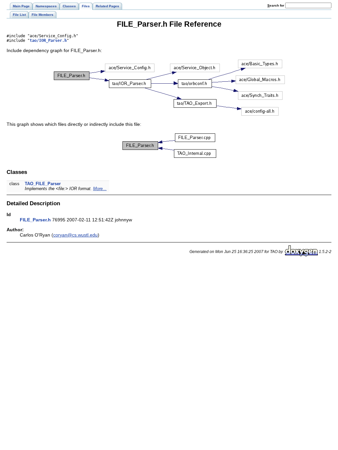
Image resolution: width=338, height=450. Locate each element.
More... (100, 188)
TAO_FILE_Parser (43, 183)
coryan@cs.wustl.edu (75, 235)
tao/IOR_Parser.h (48, 40)
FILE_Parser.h (35, 219)
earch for (276, 5)
